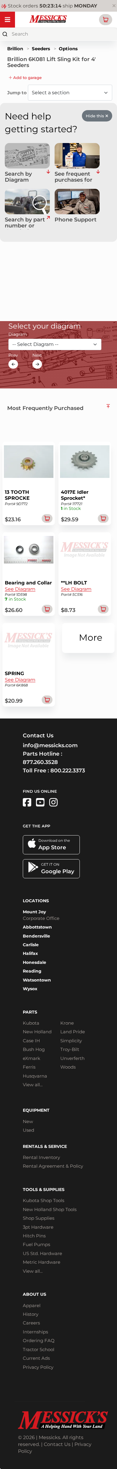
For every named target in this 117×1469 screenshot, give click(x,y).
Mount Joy (34, 911)
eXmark (31, 1058)
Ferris (29, 1067)
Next (37, 355)
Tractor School (38, 1349)
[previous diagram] (13, 364)
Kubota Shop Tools (43, 1200)
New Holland (37, 1031)
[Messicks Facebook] (27, 802)
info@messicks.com (50, 745)
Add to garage (27, 77)
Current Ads (36, 1358)
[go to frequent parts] (98, 177)
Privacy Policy (38, 1367)
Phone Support (76, 220)
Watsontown (37, 980)
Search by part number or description (25, 223)
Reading (32, 971)
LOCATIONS (36, 900)
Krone (67, 1023)
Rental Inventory (41, 1157)
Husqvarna (35, 1076)
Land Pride (72, 1031)
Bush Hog (34, 1049)
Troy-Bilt (69, 1049)
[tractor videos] (40, 802)
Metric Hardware (41, 1262)
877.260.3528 (40, 762)
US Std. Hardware (42, 1253)
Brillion (15, 48)
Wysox (30, 988)
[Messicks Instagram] (53, 802)
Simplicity (71, 1040)
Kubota (31, 1023)
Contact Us (57, 1444)
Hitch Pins (34, 1236)
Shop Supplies (38, 1218)
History (30, 1314)
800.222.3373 (67, 770)
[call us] (77, 201)
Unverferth (72, 1058)
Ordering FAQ (39, 1340)
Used (28, 1130)
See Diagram (20, 589)
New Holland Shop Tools (49, 1209)
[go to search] (48, 223)
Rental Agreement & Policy (53, 1166)
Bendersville (36, 936)
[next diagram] (37, 364)
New (28, 1121)
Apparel (31, 1305)
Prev (13, 355)
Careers (31, 1323)
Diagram (17, 334)
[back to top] (108, 406)
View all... (33, 1084)
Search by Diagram (18, 177)
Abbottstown (37, 927)
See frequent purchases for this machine (73, 177)
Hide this (95, 115)
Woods (68, 1067)
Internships (35, 1332)
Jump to (17, 92)
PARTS (30, 1012)
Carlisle (31, 944)
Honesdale (34, 962)
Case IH (31, 1040)
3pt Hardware (38, 1227)
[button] (105, 19)
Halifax (30, 953)
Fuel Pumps (36, 1244)
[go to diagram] (27, 155)
